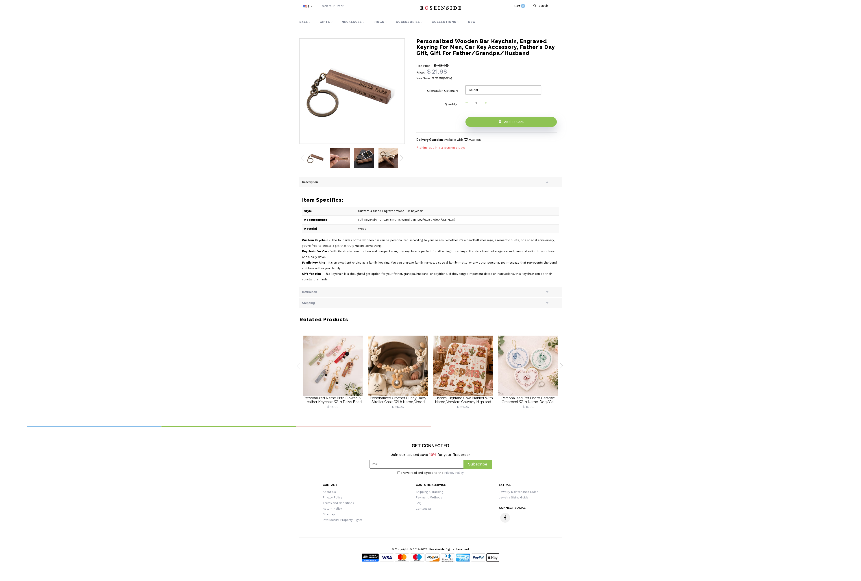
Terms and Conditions (338, 503)
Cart (519, 6)
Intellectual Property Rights (343, 520)
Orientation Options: (443, 90)
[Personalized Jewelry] (440, 7)
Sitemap (329, 514)
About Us (329, 492)
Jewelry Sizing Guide (513, 497)
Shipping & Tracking (429, 492)
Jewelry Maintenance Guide (518, 492)
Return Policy (332, 508)
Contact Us (424, 508)
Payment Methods (429, 497)
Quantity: (452, 104)
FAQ (418, 503)
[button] (402, 158)
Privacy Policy (454, 472)
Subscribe (477, 464)
